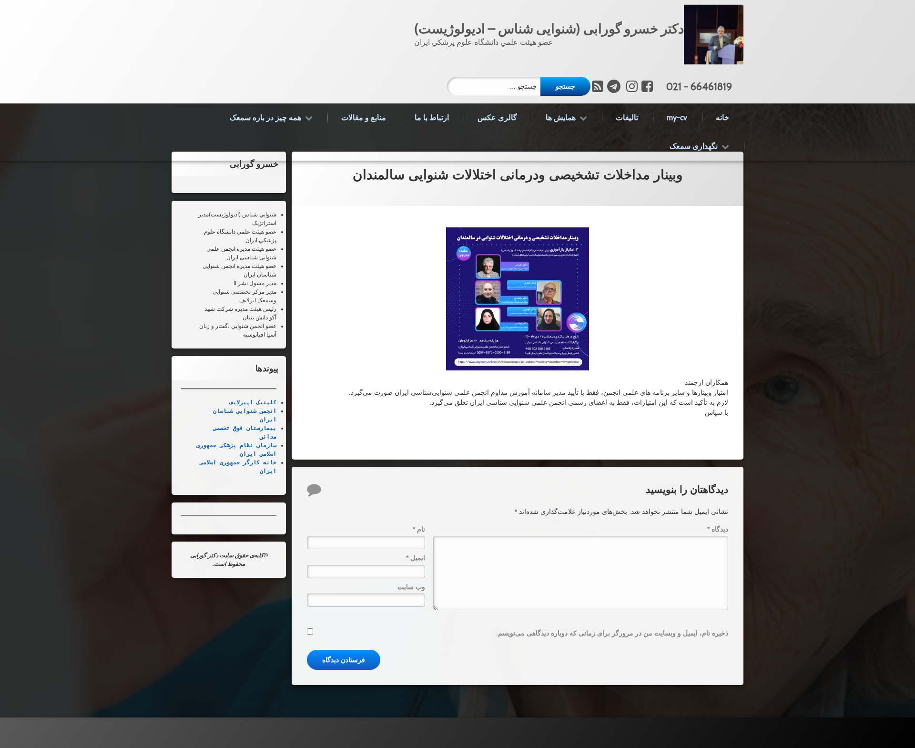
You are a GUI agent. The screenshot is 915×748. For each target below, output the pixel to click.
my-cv (677, 117)
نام (419, 529)
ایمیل (415, 558)
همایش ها (561, 117)
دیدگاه (717, 529)
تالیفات (627, 117)
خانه (722, 117)
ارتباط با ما (432, 117)
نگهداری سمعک (694, 146)
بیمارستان (259, 428)
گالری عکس (497, 117)
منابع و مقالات (363, 117)
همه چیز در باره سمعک (265, 117)
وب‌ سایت (411, 587)
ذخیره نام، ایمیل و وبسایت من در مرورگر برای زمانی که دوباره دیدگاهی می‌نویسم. (612, 633)
